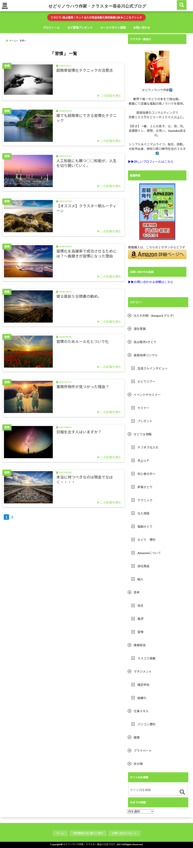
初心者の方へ (146, 474)
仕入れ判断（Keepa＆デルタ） (155, 315)
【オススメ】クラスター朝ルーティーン (86, 208)
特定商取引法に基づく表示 (88, 833)
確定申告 (143, 684)
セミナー (143, 408)
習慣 (140, 632)
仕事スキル (141, 711)
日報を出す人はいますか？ (79, 432)
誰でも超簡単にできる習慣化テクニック (86, 118)
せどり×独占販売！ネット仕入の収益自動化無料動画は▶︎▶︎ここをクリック (97, 17)
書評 (140, 619)
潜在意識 (140, 328)
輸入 (140, 579)
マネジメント (143, 671)
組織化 (141, 698)
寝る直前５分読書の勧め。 (79, 296)
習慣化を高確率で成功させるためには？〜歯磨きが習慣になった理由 (86, 253)
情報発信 (140, 645)
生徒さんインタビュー (152, 368)
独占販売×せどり (145, 342)
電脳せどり (144, 526)
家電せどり (144, 487)
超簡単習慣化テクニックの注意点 (84, 70)
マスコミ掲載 (146, 658)
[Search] (182, 792)
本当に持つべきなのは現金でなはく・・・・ (84, 479)
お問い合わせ (141, 27)
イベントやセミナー (147, 394)
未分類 (138, 764)
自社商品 (143, 566)
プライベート (143, 750)
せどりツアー (146, 381)
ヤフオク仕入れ (148, 447)
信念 (140, 605)
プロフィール (51, 27)
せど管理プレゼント (80, 27)
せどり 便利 (146, 539)
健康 (137, 737)
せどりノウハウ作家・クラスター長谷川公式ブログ (97, 5)
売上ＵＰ (143, 460)
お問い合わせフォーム (124, 833)
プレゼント (144, 421)
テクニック (144, 500)
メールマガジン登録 (113, 27)
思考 (137, 592)
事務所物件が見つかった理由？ (82, 386)
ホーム (60, 833)
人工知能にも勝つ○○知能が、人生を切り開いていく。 (86, 163)
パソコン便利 (146, 724)
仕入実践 (143, 513)
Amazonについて (149, 553)
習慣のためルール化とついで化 (82, 341)
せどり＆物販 (143, 434)
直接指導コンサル (146, 355)
